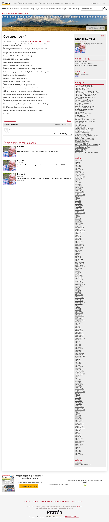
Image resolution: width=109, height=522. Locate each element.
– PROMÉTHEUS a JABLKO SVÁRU (85, 92)
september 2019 (80, 284)
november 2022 (79, 228)
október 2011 (79, 426)
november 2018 (79, 299)
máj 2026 (78, 165)
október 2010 (79, 444)
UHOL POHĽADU (80, 146)
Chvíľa (69, 121)
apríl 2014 (78, 381)
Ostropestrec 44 (24, 13)
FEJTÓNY (78, 112)
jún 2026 (77, 163)
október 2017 (79, 319)
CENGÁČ (78, 104)
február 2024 (79, 205)
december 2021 (79, 244)
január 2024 (78, 207)
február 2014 (79, 384)
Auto (26, 3)
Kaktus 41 (21, 174)
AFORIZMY (78, 98)
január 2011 (78, 439)
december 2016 (79, 333)
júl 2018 (77, 305)
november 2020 (79, 263)
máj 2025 (78, 183)
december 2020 (79, 262)
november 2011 (79, 425)
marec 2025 (78, 186)
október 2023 (79, 211)
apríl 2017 (78, 328)
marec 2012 (78, 419)
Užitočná (57, 3)
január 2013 (78, 404)
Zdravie (35, 3)
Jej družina (78, 463)
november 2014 (79, 371)
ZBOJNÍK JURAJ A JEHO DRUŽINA (85, 152)
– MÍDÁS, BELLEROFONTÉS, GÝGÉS (86, 91)
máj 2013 (78, 398)
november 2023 (79, 210)
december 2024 (79, 190)
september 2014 (80, 374)
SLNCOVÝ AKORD (80, 143)
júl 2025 (77, 180)
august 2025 (78, 178)
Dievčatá (20, 147)
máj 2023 (78, 219)
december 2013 (79, 387)
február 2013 (79, 402)
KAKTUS (77, 118)
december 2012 (79, 405)
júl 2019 (77, 287)
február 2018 (79, 313)
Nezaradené (78, 131)
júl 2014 (77, 377)
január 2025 (78, 189)
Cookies (73, 501)
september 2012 (80, 410)
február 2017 (79, 331)
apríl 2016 (78, 345)
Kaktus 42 (21, 160)
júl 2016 (77, 341)
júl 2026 (77, 162)
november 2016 (79, 335)
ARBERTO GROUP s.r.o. (72, 517)
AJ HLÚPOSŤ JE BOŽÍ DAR (83, 100)
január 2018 (78, 314)
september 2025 (80, 177)
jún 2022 (77, 235)
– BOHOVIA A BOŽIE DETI (82, 87)
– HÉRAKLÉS (79, 89)
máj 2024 (78, 201)
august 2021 (78, 250)
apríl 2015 (78, 363)
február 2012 (79, 420)
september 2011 (80, 428)
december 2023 (79, 208)
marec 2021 (78, 257)
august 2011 (78, 429)
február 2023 (79, 223)
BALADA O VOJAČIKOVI (82, 101)
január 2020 (78, 278)
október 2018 (79, 301)
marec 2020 (78, 275)
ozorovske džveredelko (82, 134)
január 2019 (78, 296)
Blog (4, 8)
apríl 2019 (78, 292)
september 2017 (80, 320)
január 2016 (78, 350)
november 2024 (79, 192)
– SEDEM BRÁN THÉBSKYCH (84, 94)
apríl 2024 (78, 202)
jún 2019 (77, 289)
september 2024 (80, 195)
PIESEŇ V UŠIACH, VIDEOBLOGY (85, 136)
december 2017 (79, 316)
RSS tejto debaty (67, 134)
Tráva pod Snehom (10, 121)
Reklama (35, 501)
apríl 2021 (78, 256)
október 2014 (79, 372)
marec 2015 (78, 365)
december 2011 (79, 423)
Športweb (21, 3)
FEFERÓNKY (79, 110)
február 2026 (79, 169)
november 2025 (79, 174)
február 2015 (79, 366)
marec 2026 (78, 168)
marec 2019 (78, 293)
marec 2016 (78, 347)
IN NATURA (78, 116)
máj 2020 (78, 272)
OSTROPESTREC (44, 41)
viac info (79, 506)
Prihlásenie (102, 3)
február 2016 (79, 348)
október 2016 (79, 336)
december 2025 (79, 172)
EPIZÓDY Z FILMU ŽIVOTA (83, 109)
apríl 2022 (78, 238)
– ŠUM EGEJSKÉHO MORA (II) (84, 97)
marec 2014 (78, 383)
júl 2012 (77, 413)
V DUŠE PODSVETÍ (81, 148)
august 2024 (78, 196)
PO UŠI (77, 137)
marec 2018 (78, 311)
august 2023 (78, 214)
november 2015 (79, 353)
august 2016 (78, 339)
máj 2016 (78, 344)
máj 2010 (78, 450)
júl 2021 (77, 251)
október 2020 (79, 265)
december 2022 (79, 226)
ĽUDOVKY (78, 122)
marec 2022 (78, 239)
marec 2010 (78, 453)
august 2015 (78, 357)
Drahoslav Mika (12, 13)
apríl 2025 (78, 184)
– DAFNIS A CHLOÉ (81, 88)
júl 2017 (77, 323)
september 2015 (80, 356)
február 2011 (79, 438)
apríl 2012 (78, 417)
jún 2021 (77, 253)
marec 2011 (78, 436)
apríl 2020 (78, 274)
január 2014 (78, 386)
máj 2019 (78, 290)
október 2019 (79, 283)
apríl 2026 (78, 166)
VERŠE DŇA (79, 149)
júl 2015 (77, 359)
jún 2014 (77, 378)
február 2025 (79, 187)
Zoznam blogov (61, 8)
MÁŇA (77, 124)
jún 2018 (77, 307)
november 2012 (79, 407)
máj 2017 (78, 326)
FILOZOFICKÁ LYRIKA (81, 113)
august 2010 (78, 445)
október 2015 (79, 354)
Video (62, 3)
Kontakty (27, 501)
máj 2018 (78, 308)
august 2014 (78, 375)
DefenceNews (69, 3)
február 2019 (79, 295)
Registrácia (94, 3)
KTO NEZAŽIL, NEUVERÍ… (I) (84, 121)
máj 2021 (78, 254)
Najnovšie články (13, 8)
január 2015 (78, 368)
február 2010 (79, 454)
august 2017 (78, 322)
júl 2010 (77, 447)
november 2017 (79, 317)
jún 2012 (77, 414)
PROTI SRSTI (79, 140)
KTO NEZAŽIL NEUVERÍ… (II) (84, 119)
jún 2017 (77, 325)
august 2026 (78, 160)
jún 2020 (77, 271)
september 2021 (80, 248)
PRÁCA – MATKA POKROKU (83, 139)
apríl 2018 (78, 310)
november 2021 (79, 245)
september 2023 (80, 213)
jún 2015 (77, 360)
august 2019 (78, 286)
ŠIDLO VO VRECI (80, 142)
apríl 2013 (78, 399)
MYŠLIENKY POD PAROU (82, 130)
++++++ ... (7, 129)
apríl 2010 (78, 451)
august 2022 (78, 232)
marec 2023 (78, 222)
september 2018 (80, 302)
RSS (102, 36)
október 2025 (79, 175)
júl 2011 (77, 431)
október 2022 (79, 229)
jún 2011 (77, 432)
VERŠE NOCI (79, 151)
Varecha (45, 3)
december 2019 (79, 280)
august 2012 (78, 411)
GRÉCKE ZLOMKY (80, 115)
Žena (40, 3)
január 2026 (78, 171)
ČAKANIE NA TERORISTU (83, 103)
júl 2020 (77, 269)
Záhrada (51, 3)
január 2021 (78, 260)
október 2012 (79, 408)
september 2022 (80, 231)
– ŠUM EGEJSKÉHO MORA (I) (84, 95)
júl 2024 (77, 198)
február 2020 (79, 277)
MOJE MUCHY (79, 127)
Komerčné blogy (73, 8)
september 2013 (80, 392)
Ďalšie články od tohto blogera (20, 143)
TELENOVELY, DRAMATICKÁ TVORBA (86, 145)
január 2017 (78, 332)
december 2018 (79, 298)
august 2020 (78, 268)
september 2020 (80, 266)
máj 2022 (78, 236)
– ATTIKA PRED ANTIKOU (82, 85)
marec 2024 (78, 204)
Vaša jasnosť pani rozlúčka (83, 464)
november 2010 (79, 442)
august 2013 (78, 393)
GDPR (80, 501)
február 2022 (79, 241)
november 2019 (79, 281)
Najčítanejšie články (27, 8)
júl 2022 (77, 234)
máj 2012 (78, 416)
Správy (15, 3)
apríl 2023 (78, 220)
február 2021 (79, 259)
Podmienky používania (61, 501)
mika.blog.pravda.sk (80, 41)
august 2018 (78, 304)
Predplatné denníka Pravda (29, 486)
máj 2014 (78, 380)
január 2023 (78, 225)
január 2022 (78, 242)
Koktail (30, 3)
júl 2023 (77, 216)
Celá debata (57, 134)
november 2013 (79, 389)
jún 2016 (77, 342)
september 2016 (80, 338)
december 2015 (79, 351)
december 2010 (79, 441)
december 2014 (79, 369)
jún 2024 (77, 199)
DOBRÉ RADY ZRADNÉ (82, 107)
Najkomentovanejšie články (44, 8)
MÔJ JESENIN (79, 125)
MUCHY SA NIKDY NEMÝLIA (83, 128)
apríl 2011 (78, 435)
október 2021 (79, 247)
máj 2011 (78, 433)
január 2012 (78, 422)
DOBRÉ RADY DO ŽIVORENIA (84, 106)
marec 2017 (78, 329)
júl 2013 (77, 395)
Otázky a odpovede (46, 501)
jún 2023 (77, 217)
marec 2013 (78, 401)
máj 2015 (78, 362)
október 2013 (79, 390)
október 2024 (79, 193)
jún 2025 (77, 181)
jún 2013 (77, 396)
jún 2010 (77, 448)
